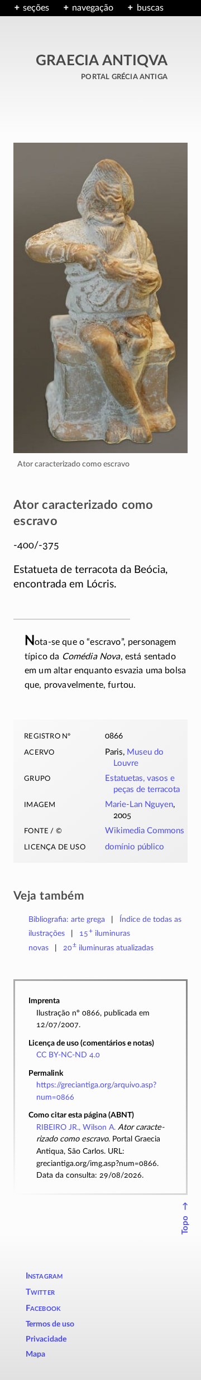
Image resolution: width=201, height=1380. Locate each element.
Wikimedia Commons (144, 831)
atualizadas (108, 948)
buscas (150, 7)
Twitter (40, 1292)
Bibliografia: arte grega (66, 919)
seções (36, 7)
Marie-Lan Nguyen (139, 804)
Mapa (35, 1354)
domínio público (134, 847)
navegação (92, 7)
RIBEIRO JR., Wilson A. (76, 1127)
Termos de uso (50, 1324)
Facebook (43, 1308)
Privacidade (46, 1339)
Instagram (44, 1276)
